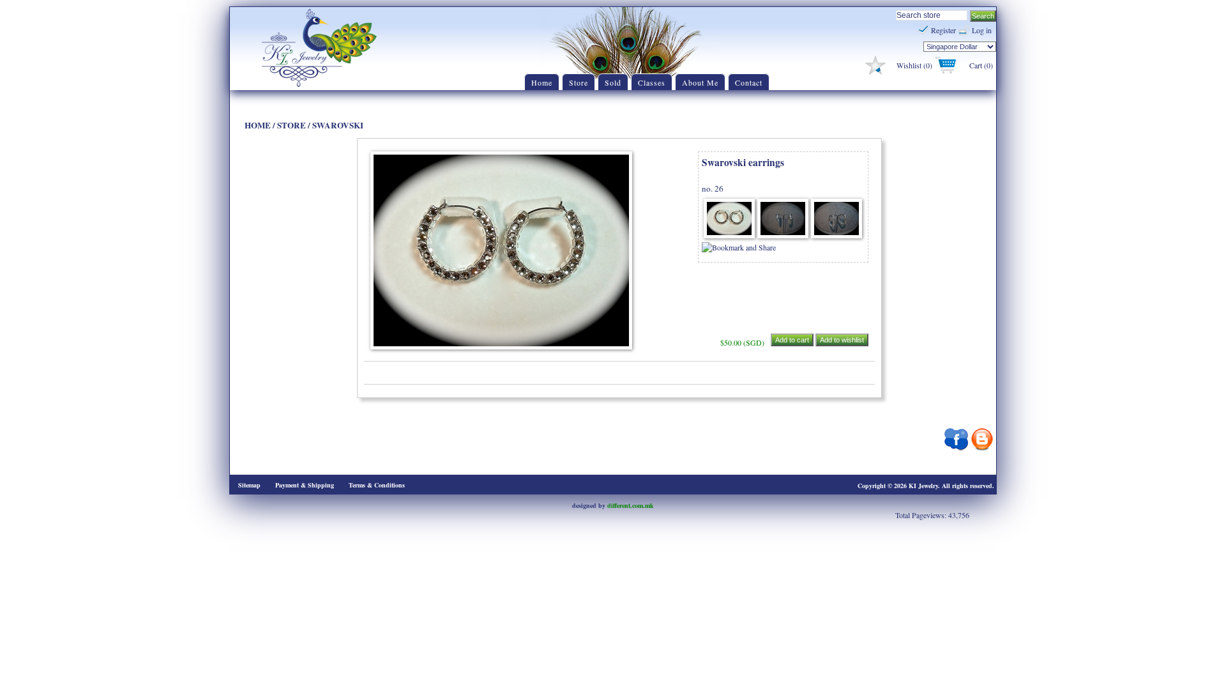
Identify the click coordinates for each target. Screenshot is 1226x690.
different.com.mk (630, 505)
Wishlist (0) (914, 65)
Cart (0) (981, 65)
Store (578, 82)
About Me (700, 82)
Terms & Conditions (377, 484)
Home (541, 82)
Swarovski (337, 125)
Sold (613, 82)
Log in (982, 30)
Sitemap (249, 484)
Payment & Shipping (304, 484)
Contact (748, 82)
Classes (651, 82)
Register (943, 30)
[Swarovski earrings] (729, 235)
